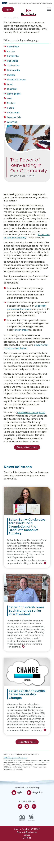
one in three (21, 329)
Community (13, 70)
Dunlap (11, 75)
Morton (11, 103)
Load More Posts (27, 741)
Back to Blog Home (27, 447)
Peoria (10, 107)
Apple (19, 792)
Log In (9, 10)
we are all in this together (31, 412)
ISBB (9, 98)
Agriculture (13, 46)
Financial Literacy (16, 79)
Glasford (11, 89)
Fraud (10, 84)
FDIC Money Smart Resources (15, 758)
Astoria (11, 51)
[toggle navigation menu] (47, 9)
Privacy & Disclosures (27, 832)
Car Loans (12, 60)
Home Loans (14, 93)
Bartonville (13, 56)
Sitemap (27, 838)
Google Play (38, 792)
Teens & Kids (14, 117)
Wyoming (12, 122)
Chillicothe (13, 65)
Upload (27, 835)
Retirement (13, 112)
